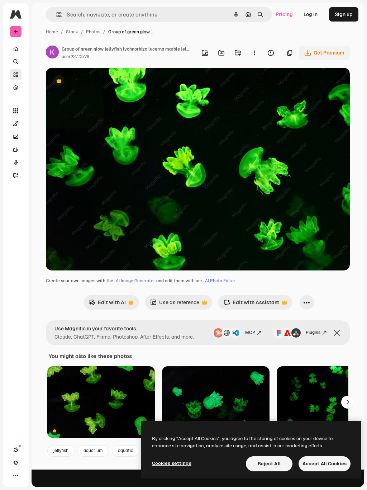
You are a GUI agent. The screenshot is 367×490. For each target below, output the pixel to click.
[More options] (254, 53)
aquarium (93, 450)
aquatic (125, 450)
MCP (250, 332)
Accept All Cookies (324, 464)
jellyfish (60, 450)
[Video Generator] (16, 149)
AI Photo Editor (220, 281)
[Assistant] (16, 175)
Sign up (344, 14)
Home (52, 32)
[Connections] (16, 450)
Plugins (313, 332)
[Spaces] (16, 123)
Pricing (284, 14)
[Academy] (16, 462)
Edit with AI (107, 304)
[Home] (16, 49)
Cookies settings (171, 463)
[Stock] (16, 74)
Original (92, 81)
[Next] (347, 402)
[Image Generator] (16, 136)
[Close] (337, 333)
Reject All (269, 464)
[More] (16, 475)
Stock (72, 32)
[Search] (16, 61)
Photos (93, 32)
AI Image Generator (135, 281)
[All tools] (16, 111)
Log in (311, 14)
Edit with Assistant (251, 304)
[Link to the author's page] (52, 53)
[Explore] (16, 87)
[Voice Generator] (16, 162)
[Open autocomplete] (56, 14)
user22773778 (75, 57)
